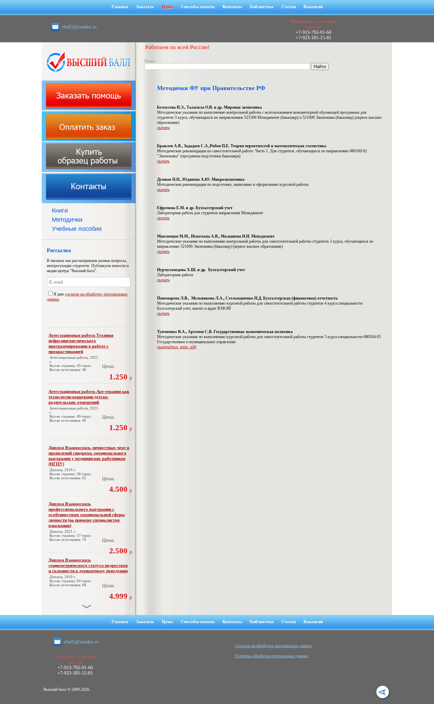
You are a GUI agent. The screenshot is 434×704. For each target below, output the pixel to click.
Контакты (232, 6)
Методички (67, 219)
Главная (120, 6)
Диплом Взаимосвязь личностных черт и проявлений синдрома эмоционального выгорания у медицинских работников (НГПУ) (88, 455)
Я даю (59, 294)
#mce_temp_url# (183, 347)
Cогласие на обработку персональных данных (273, 645)
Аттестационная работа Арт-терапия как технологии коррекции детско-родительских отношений (88, 397)
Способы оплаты (198, 6)
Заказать (145, 6)
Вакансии (313, 6)
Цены (167, 6)
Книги (60, 210)
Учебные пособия (77, 228)
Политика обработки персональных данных (272, 656)
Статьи (288, 6)
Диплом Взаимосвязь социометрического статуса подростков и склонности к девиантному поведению (88, 565)
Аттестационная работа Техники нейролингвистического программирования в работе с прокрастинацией (80, 343)
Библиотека (262, 6)
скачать (163, 127)
